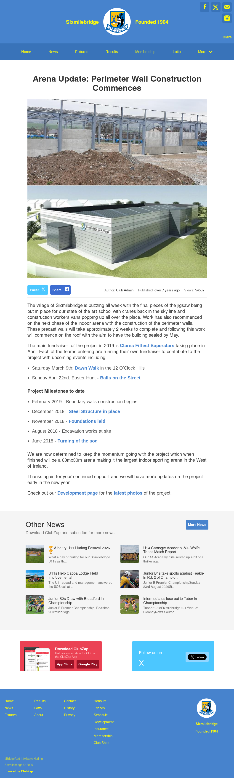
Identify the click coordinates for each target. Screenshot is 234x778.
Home (26, 52)
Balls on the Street (120, 377)
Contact (70, 701)
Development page (77, 492)
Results (112, 52)
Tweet (34, 290)
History (69, 708)
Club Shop (101, 743)
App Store (64, 664)
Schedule (101, 715)
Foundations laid (87, 421)
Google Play (87, 664)
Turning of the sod (78, 440)
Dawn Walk (87, 367)
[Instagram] (227, 18)
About (38, 715)
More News (197, 525)
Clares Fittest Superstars (147, 345)
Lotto (177, 52)
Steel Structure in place (94, 411)
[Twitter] (216, 7)
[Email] (227, 7)
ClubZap (27, 771)
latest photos (128, 492)
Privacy (69, 715)
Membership (145, 52)
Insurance (101, 729)
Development (104, 722)
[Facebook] (204, 7)
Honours (100, 701)
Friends (99, 708)
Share (57, 290)
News (53, 52)
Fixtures (81, 52)
